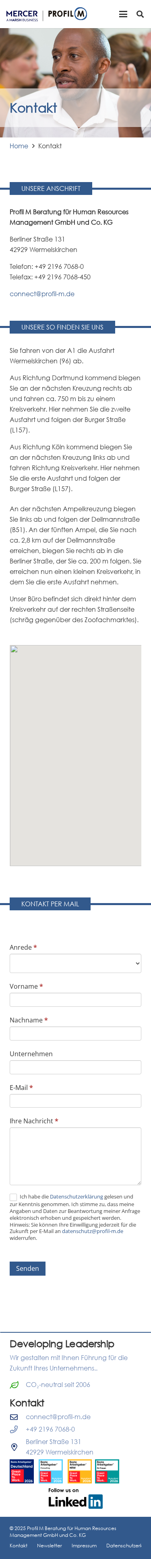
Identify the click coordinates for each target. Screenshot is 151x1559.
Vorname (26, 986)
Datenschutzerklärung (77, 1196)
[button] (123, 14)
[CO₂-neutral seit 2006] (18, 1385)
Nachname (29, 1020)
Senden (27, 1268)
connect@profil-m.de (42, 294)
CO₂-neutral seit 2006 (58, 1385)
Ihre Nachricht (34, 1120)
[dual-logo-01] (46, 14)
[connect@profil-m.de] (18, 1417)
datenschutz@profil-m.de (92, 1231)
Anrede (23, 947)
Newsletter (49, 1546)
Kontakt (18, 1546)
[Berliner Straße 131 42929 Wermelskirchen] (18, 1447)
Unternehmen (31, 1053)
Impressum (84, 1546)
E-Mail (21, 1087)
